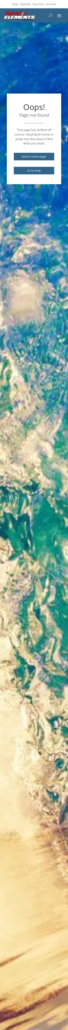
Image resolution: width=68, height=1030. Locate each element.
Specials (25, 4)
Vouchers (38, 4)
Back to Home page (34, 156)
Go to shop (34, 170)
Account (51, 4)
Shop (15, 4)
